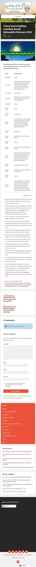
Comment (6, 344)
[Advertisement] (18, 530)
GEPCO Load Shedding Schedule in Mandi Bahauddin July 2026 (18, 467)
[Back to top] (18, 561)
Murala (15, 223)
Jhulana (21, 210)
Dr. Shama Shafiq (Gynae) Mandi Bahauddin (20, 477)
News (9, 36)
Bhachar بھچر (22, 491)
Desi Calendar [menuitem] (28, 555)
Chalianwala (8, 223)
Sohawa (11, 212)
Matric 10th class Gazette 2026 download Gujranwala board (17, 451)
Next (4, 304)
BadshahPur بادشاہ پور (20, 488)
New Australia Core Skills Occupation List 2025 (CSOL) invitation (9, 309)
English (6, 506)
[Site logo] (18, 11)
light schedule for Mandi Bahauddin (13, 285)
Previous (5, 294)
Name (5, 363)
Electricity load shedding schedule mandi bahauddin (18, 283)
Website (5, 376)
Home (4, 36)
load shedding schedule (23, 286)
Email (5, 369)
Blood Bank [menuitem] (20, 555)
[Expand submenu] (32, 408)
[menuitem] (18, 405)
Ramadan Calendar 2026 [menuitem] (10, 555)
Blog (20, 281)
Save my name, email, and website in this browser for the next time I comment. (15, 384)
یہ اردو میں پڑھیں (28, 195)
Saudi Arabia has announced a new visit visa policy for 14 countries (9, 298)
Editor (16, 281)
